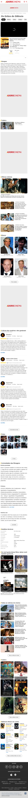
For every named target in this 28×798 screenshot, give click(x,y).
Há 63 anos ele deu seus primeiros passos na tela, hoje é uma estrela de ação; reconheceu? (21, 639)
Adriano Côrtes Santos (11, 358)
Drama (19, 39)
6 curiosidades (16, 537)
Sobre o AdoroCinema (6, 787)
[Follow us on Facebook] (7, 766)
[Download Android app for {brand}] (16, 774)
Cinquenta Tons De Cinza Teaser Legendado (7, 695)
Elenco (3, 235)
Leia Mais (3, 352)
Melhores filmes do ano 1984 (10, 593)
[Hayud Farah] (3, 383)
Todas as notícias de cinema (14, 655)
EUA (15, 531)
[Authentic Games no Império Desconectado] (3, 746)
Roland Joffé (16, 42)
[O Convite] (16, 736)
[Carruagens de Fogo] (21, 563)
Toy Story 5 (8, 733)
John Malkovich (13, 46)
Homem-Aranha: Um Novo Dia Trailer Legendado (21, 713)
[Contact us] (21, 766)
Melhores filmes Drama (20, 593)
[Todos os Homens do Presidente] (7, 563)
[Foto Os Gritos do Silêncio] (4, 439)
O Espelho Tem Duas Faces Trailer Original (21, 677)
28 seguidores (8, 384)
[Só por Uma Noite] (16, 746)
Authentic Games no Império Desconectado (9, 745)
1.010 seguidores (9, 360)
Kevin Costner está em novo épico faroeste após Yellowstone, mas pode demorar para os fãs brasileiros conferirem (20, 206)
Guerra (23, 39)
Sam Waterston (16, 45)
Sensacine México (19, 783)
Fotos (3, 434)
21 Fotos (14, 458)
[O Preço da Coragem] (7, 583)
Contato (12, 787)
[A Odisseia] (16, 726)
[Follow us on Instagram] (14, 766)
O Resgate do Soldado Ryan (21, 592)
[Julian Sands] (21, 266)
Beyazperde (5, 783)
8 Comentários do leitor (14, 429)
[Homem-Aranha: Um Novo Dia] (3, 726)
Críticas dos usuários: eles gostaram (13, 330)
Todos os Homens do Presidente (8, 572)
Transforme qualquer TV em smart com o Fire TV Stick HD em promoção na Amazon (21, 646)
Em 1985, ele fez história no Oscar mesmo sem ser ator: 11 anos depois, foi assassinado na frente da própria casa (21, 217)
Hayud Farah (9, 382)
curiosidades (14, 524)
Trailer (7, 731)
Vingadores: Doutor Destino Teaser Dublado (7, 713)
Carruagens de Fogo (21, 572)
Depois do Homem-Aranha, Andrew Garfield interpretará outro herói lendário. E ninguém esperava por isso (20, 615)
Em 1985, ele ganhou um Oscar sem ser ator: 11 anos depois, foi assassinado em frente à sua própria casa (12, 196)
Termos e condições (18, 787)
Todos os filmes (12, 13)
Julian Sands (21, 276)
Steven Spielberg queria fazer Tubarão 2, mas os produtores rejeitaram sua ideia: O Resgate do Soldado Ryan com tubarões (21, 607)
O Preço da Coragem (7, 592)
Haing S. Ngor (23, 45)
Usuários (11, 50)
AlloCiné (3, 781)
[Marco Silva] (3, 405)
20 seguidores (8, 336)
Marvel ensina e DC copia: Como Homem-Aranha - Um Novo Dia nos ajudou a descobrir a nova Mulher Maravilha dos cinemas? (20, 631)
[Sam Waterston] (7, 245)
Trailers (3, 120)
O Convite (22, 733)
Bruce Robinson (16, 44)
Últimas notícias (6, 177)
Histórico (12, 40)
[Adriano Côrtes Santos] (3, 359)
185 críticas (15, 406)
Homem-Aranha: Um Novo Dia (9, 724)
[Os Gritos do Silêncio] (5, 43)
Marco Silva (9, 404)
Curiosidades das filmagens (10, 463)
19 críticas (14, 384)
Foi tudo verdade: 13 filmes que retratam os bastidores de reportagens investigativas (21, 228)
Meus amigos (17, 50)
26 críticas (14, 336)
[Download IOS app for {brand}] (12, 774)
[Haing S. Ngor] (21, 245)
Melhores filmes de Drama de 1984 (7, 594)
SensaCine (21, 781)
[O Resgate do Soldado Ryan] (21, 583)
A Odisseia (22, 723)
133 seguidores (9, 406)
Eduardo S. (9, 334)
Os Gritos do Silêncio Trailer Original (19, 123)
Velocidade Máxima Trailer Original (21, 695)
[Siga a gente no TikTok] (17, 766)
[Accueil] (12, 2)
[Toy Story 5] (3, 736)
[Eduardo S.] (3, 335)
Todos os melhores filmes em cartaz (14, 755)
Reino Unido (18, 531)
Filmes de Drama (19, 13)
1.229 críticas (15, 360)
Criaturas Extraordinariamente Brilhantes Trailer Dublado (7, 677)
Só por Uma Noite (23, 744)
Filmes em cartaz (6, 13)
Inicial (2, 13)
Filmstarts (11, 781)
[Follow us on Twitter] (10, 766)
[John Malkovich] (7, 266)
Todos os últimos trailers (14, 717)
